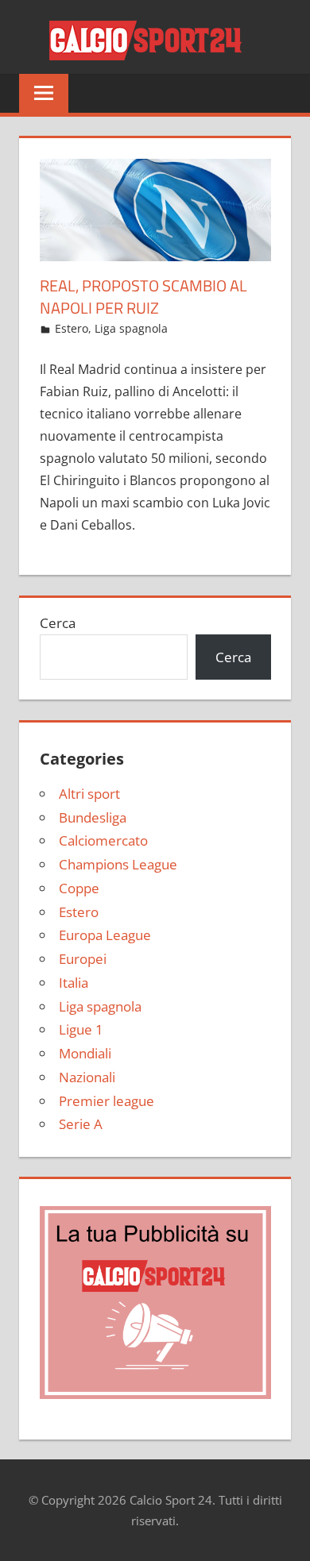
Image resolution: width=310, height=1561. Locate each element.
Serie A (81, 1124)
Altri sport (89, 793)
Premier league (106, 1101)
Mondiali (85, 1053)
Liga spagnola (131, 328)
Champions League (118, 864)
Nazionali (87, 1077)
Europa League (105, 935)
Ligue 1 (81, 1029)
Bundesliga (92, 817)
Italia (73, 982)
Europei (83, 959)
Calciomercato (103, 840)
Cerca (58, 623)
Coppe (79, 888)
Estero (71, 328)
